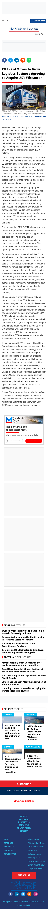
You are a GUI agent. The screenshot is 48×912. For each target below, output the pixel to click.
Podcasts (9, 846)
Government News (36, 861)
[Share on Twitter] (10, 60)
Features (8, 843)
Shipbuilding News (36, 843)
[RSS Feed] (29, 894)
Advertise (24, 819)
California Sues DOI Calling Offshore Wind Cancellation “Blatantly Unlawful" (34, 733)
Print (9, 791)
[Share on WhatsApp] (29, 60)
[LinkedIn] (17, 894)
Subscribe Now (34, 441)
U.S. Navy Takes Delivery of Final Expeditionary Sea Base (18, 644)
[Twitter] (23, 894)
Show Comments (24, 801)
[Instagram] (35, 894)
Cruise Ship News (36, 846)
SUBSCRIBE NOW (38, 21)
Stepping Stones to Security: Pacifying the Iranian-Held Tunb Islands (23, 689)
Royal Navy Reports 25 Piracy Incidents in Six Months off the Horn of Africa (23, 670)
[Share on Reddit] (22, 60)
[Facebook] (10, 894)
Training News (34, 857)
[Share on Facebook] (4, 60)
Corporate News (35, 868)
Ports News (33, 850)
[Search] (7, 21)
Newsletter (26, 791)
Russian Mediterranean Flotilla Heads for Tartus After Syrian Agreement (23, 638)
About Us (24, 816)
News (6, 839)
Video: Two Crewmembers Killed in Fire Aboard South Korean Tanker (34, 761)
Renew (36, 791)
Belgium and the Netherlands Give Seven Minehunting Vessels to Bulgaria (23, 651)
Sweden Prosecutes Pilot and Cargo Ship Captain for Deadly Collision (23, 632)
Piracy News (33, 839)
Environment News (36, 865)
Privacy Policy (24, 828)
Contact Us (24, 825)
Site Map (24, 831)
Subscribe (24, 875)
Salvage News (34, 854)
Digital (16, 791)
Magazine (8, 850)
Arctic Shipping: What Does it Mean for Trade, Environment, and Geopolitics (21, 664)
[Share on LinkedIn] (16, 60)
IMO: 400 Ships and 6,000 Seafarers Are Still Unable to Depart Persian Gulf (12, 732)
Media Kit (39, 34)
